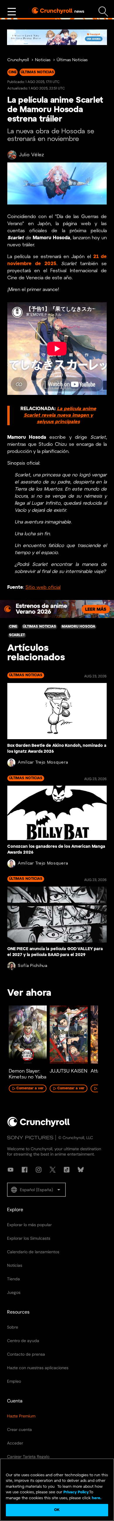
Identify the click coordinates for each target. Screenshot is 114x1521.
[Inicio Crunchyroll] (38, 1126)
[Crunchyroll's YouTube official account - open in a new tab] (11, 1170)
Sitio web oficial (43, 587)
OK (57, 1510)
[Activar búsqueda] (103, 11)
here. (96, 1498)
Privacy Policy (76, 1492)
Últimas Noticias (72, 60)
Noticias (43, 60)
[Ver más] (12, 12)
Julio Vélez (31, 155)
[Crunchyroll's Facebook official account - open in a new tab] (25, 1170)
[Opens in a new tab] (57, 37)
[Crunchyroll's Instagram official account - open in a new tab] (39, 1170)
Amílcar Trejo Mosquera (43, 762)
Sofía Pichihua (32, 966)
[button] (36, 1190)
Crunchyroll (18, 60)
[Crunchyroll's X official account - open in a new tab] (53, 1170)
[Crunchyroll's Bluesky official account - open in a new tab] (81, 1170)
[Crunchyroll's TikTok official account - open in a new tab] (67, 1170)
